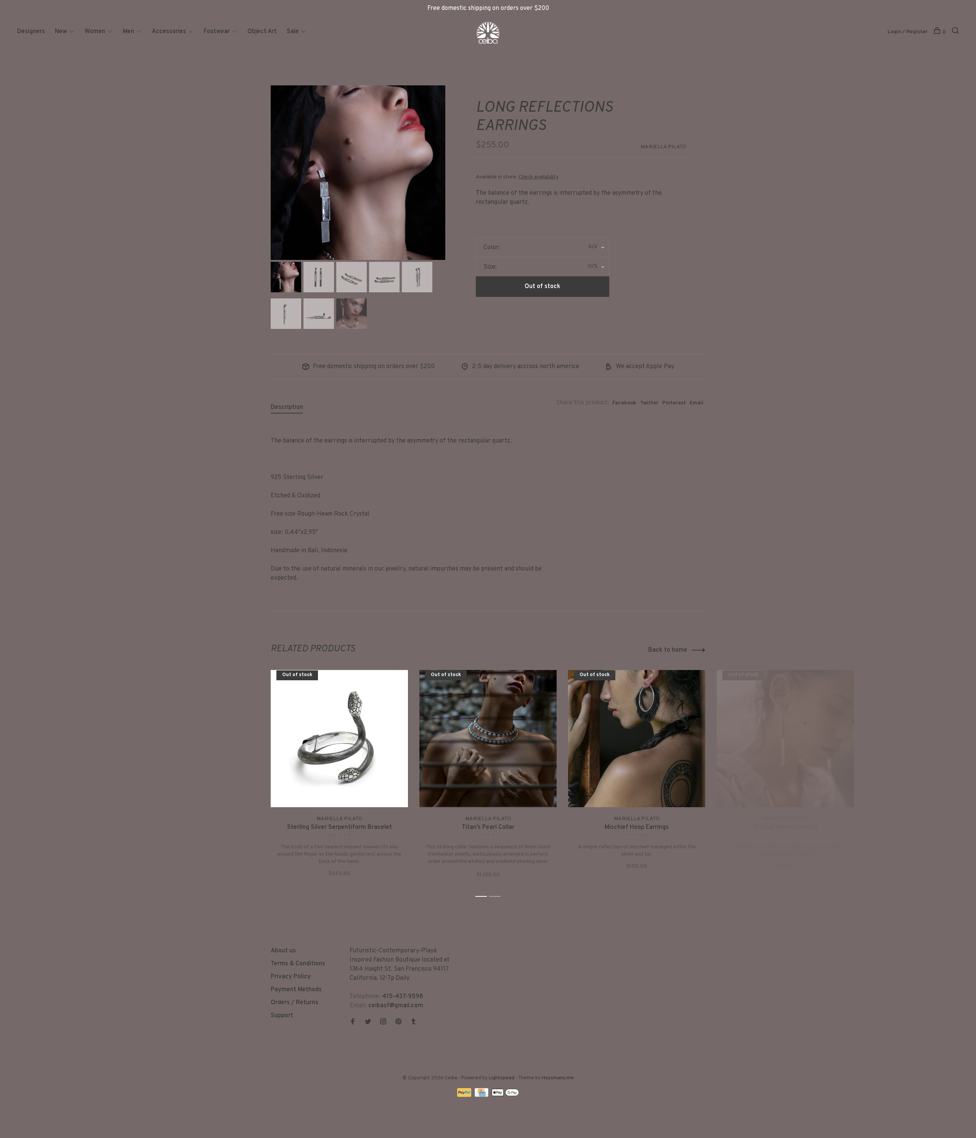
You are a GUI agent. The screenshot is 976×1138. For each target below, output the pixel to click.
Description (287, 407)
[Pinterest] (398, 1022)
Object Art (262, 31)
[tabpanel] (358, 172)
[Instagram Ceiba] (383, 1022)
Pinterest (674, 403)
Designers (31, 31)
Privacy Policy (291, 977)
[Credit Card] (482, 1095)
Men (128, 31)
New (62, 31)
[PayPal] (465, 1095)
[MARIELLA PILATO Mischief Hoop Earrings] (636, 738)
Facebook (624, 403)
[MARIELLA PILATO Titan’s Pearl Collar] (488, 738)
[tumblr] (414, 1022)
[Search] (956, 32)
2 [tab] (497, 897)
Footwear (217, 31)
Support (282, 1015)
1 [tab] (483, 897)
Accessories (169, 31)
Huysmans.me (558, 1078)
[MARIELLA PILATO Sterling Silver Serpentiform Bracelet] (339, 738)
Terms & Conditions (298, 964)
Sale (293, 31)
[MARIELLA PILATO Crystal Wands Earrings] (785, 738)
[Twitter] (368, 1022)
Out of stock (542, 286)
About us (283, 951)
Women (95, 31)
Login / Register (908, 32)
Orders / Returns (294, 1003)
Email (696, 403)
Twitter (649, 403)
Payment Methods (296, 990)
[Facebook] (353, 1022)
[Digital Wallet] (505, 1095)
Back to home (667, 650)
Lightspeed (501, 1078)
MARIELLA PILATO (663, 147)
